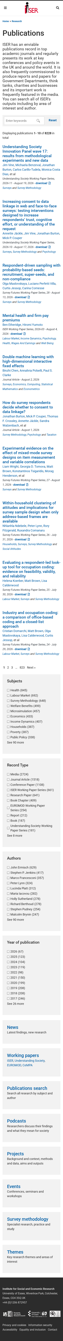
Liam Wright (11, 466)
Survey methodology (27, 1219)
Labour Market (11, 338)
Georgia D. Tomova (32, 466)
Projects (15, 1154)
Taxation (51, 434)
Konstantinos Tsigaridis (28, 471)
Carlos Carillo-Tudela (26, 169)
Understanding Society (30, 1060)
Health (6, 343)
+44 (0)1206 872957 (15, 1302)
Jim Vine (8, 165)
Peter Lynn (35, 526)
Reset (53, 120)
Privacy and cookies (14, 1325)
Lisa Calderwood (33, 635)
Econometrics (32, 389)
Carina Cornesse (33, 288)
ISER (10, 1060)
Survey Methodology (29, 188)
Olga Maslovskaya (15, 283)
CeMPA (28, 1065)
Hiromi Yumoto (33, 324)
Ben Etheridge (12, 324)
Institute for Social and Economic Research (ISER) (31, 8)
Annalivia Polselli (31, 370)
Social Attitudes (12, 548)
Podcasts (16, 1121)
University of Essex (37, 1313)
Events (13, 1186)
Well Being (47, 343)
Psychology (49, 251)
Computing (33, 384)
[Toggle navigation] (5, 8)
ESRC (14, 1313)
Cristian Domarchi (14, 631)
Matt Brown (32, 580)
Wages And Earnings (23, 343)
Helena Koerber (13, 580)
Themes (15, 1252)
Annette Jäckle (13, 233)
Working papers (23, 1055)
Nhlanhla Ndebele (14, 526)
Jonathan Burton (48, 233)
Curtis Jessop (12, 288)
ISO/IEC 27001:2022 (55, 1313)
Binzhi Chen (10, 370)
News (12, 1027)
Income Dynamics (30, 338)
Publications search (27, 1088)
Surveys (7, 188)
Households (10, 544)
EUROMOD (14, 1065)
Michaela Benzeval (28, 165)
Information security (40, 1325)
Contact (52, 1329)
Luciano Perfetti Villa (42, 283)
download (42, 183)
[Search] (57, 8)
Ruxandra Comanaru (31, 530)
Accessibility (10, 1329)
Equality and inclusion (32, 1329)
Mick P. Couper (12, 238)
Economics (19, 384)
